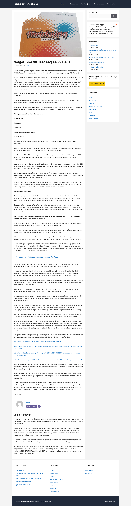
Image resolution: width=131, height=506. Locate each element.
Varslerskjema (85, 4)
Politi (90, 112)
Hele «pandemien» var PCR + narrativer (101, 57)
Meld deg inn (111, 4)
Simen (27, 65)
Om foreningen (99, 4)
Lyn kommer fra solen (96, 67)
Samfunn (92, 116)
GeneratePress (47, 501)
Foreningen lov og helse (26, 4)
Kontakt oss (74, 4)
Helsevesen (92, 100)
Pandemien (92, 109)
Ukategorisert (93, 119)
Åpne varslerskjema (97, 83)
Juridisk (91, 103)
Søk (114, 16)
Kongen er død (93, 45)
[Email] (39, 406)
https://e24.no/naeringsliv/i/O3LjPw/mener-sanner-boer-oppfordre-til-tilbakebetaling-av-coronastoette (48, 360)
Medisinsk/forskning (95, 106)
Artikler (62, 4)
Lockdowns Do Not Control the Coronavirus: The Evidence (38, 257)
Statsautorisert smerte (96, 62)
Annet (91, 97)
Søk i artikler (93, 13)
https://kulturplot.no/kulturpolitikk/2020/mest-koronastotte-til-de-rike (37, 342)
